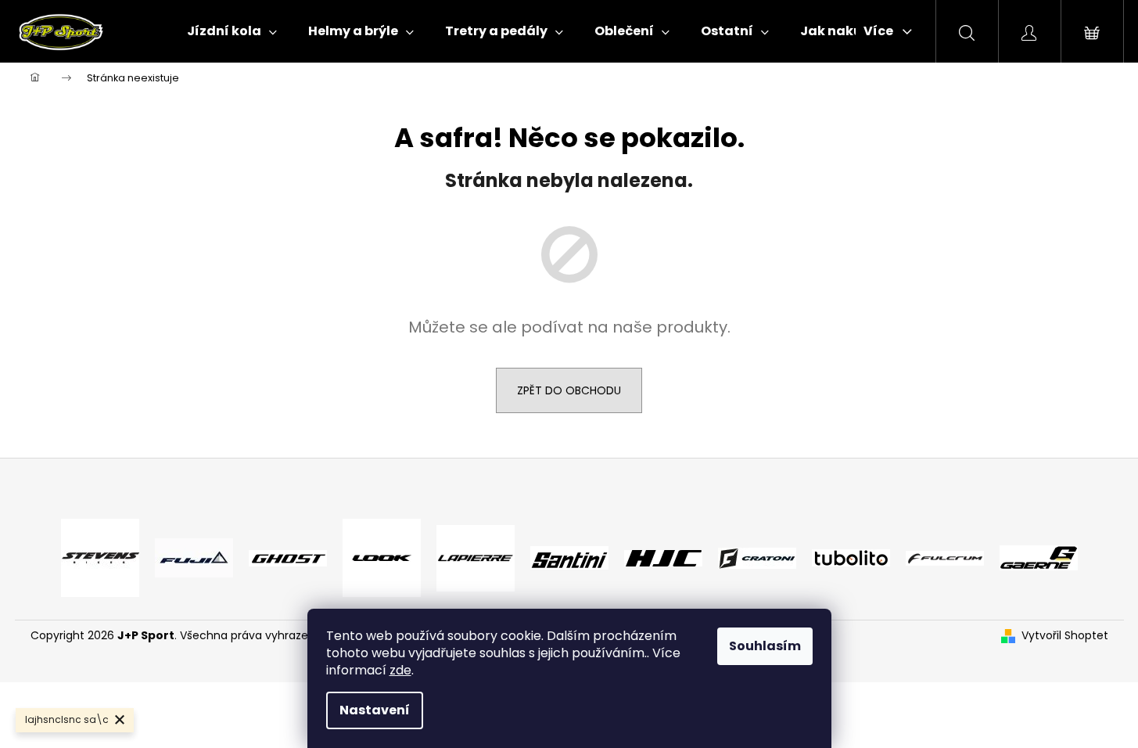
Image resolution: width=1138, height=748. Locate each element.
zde (400, 670)
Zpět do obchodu (569, 390)
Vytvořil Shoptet (1064, 635)
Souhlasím (765, 646)
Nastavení (374, 710)
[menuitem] (232, 31)
